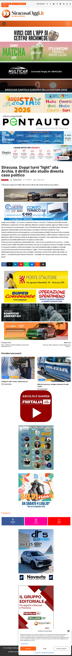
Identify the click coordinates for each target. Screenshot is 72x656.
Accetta (28, 648)
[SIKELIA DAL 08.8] (36, 153)
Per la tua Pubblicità (18, 3)
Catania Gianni (17, 180)
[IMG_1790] (36, 122)
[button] (68, 631)
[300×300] (36, 491)
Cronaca (6, 379)
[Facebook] (47, 3)
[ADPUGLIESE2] (36, 331)
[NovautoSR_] (36, 555)
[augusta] (36, 103)
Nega (44, 648)
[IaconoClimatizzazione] (36, 211)
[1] (36, 612)
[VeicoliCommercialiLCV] (36, 70)
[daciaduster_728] (36, 195)
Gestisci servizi (24, 643)
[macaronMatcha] (36, 51)
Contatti (5, 6)
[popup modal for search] (68, 24)
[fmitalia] (36, 137)
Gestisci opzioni (61, 648)
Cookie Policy (38, 652)
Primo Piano (14, 379)
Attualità (5, 180)
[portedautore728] (36, 279)
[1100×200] (36, 86)
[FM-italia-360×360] (36, 406)
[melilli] (36, 447)
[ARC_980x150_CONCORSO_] (36, 35)
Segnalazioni (6, 3)
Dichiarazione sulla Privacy (48, 652)
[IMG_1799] (36, 296)
